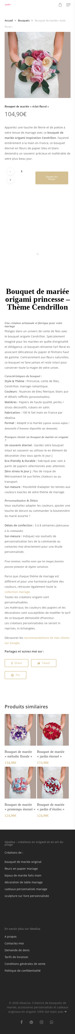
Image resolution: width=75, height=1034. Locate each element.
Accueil (9, 20)
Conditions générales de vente (25, 964)
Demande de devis (17, 950)
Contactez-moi (14, 943)
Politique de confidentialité (23, 970)
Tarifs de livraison (16, 957)
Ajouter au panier (52, 178)
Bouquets (24, 20)
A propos (11, 936)
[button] (68, 5)
